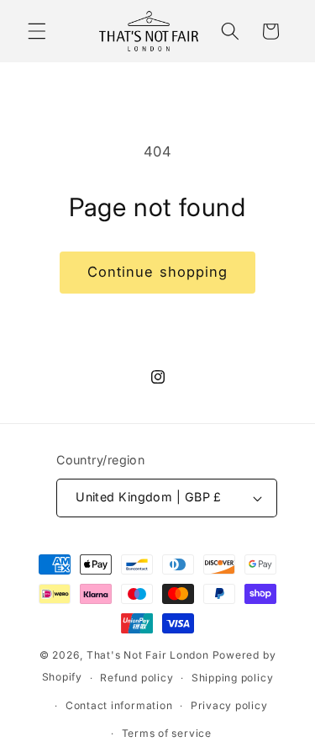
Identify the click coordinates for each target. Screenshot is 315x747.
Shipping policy (233, 677)
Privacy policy (229, 705)
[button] (37, 31)
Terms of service (167, 733)
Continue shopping (157, 271)
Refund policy (136, 677)
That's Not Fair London (148, 655)
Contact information (119, 705)
